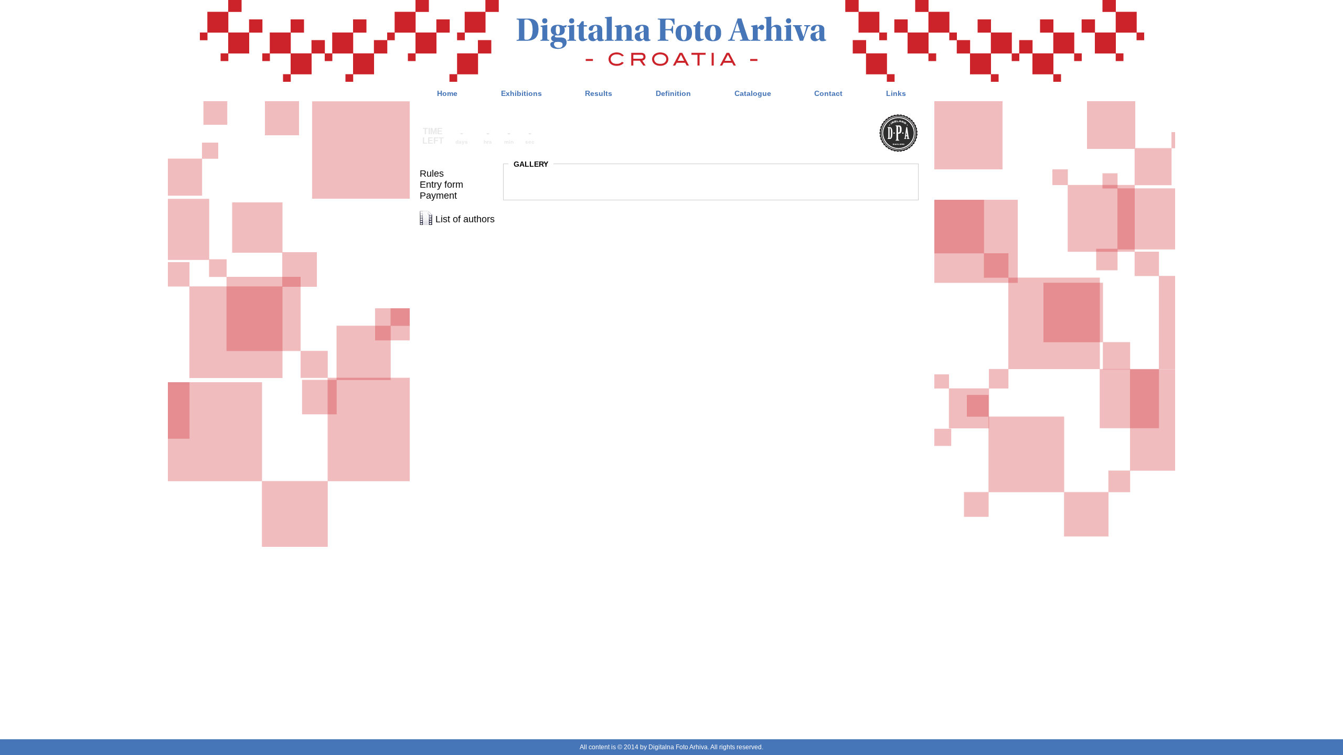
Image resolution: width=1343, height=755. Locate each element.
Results (598, 93)
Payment (438, 195)
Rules (432, 173)
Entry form (441, 184)
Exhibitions (521, 93)
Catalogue (752, 93)
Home (447, 93)
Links (896, 93)
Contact (828, 93)
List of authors (465, 219)
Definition (673, 93)
